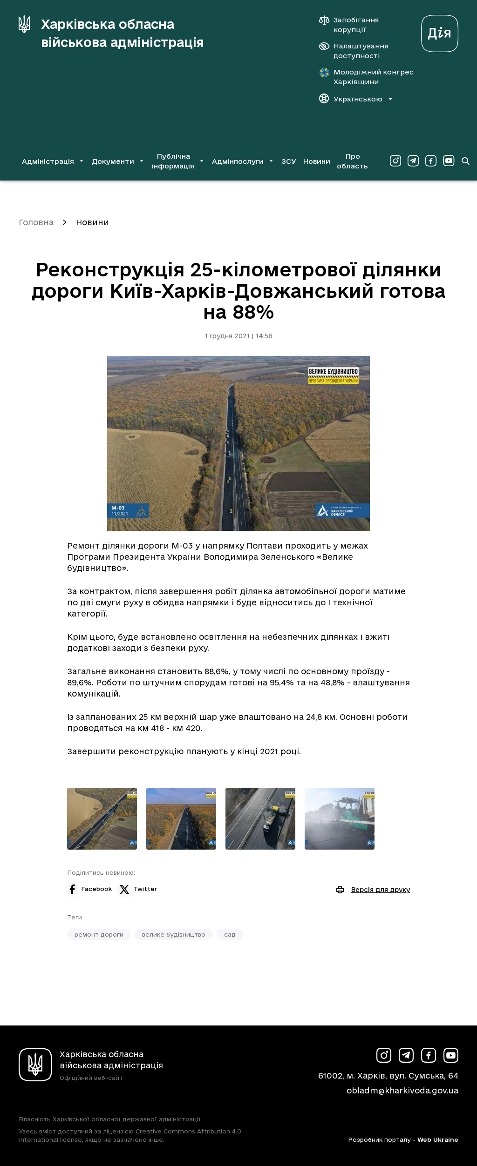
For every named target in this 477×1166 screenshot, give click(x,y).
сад (230, 934)
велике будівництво (173, 934)
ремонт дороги (99, 934)
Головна (36, 222)
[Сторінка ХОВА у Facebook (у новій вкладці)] (430, 161)
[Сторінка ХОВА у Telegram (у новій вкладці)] (413, 161)
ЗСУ (288, 161)
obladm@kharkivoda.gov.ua (402, 1090)
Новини (316, 161)
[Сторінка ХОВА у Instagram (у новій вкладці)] (395, 161)
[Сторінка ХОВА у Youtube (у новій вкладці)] (448, 161)
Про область (352, 161)
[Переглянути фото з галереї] (102, 819)
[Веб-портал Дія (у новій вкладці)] (439, 31)
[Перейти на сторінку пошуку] (465, 161)
